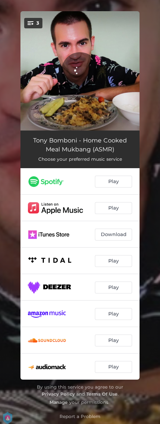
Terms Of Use (102, 394)
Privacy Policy (58, 394)
